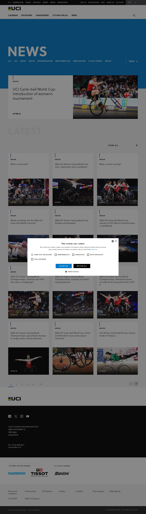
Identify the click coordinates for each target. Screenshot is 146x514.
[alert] (73, 257)
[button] (73, 271)
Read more (94, 249)
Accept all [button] (63, 266)
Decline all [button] (82, 266)
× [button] (116, 241)
